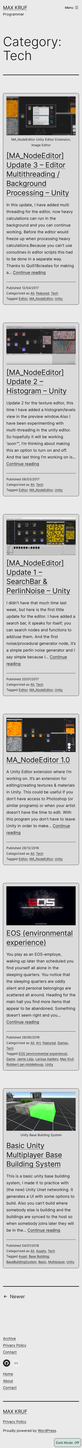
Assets (41, 1251)
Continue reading (29, 272)
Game (10, 1059)
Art (38, 1043)
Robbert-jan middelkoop (24, 1064)
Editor (23, 299)
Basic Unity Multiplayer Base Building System (34, 1155)
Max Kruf (15, 8)
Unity (59, 299)
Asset (23, 1256)
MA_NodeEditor (41, 299)
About (8, 1381)
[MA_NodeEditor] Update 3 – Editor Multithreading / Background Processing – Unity (37, 174)
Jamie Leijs (25, 1059)
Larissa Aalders (46, 1059)
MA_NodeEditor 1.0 (38, 759)
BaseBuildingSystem (21, 1262)
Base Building (39, 1256)
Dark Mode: (64, 1443)
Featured (42, 293)
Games (63, 1043)
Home (8, 1374)
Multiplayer (56, 1262)
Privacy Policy (14, 1345)
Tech (54, 293)
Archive (9, 1338)
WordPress (47, 1431)
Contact (10, 1352)
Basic (42, 1262)
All (32, 293)
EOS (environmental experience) (43, 1054)
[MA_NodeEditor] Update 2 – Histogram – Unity (36, 381)
